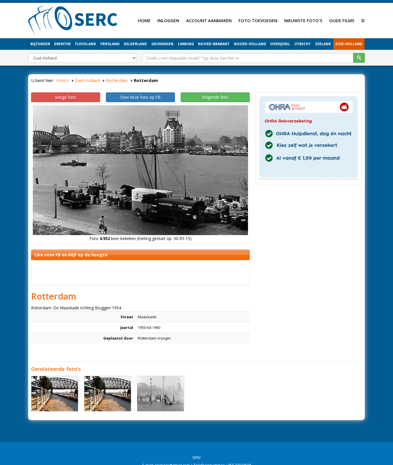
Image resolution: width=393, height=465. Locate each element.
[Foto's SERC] (73, 19)
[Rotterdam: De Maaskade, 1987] (54, 393)
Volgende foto (215, 97)
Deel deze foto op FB (140, 97)
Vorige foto (65, 97)
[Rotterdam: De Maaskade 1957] (160, 393)
